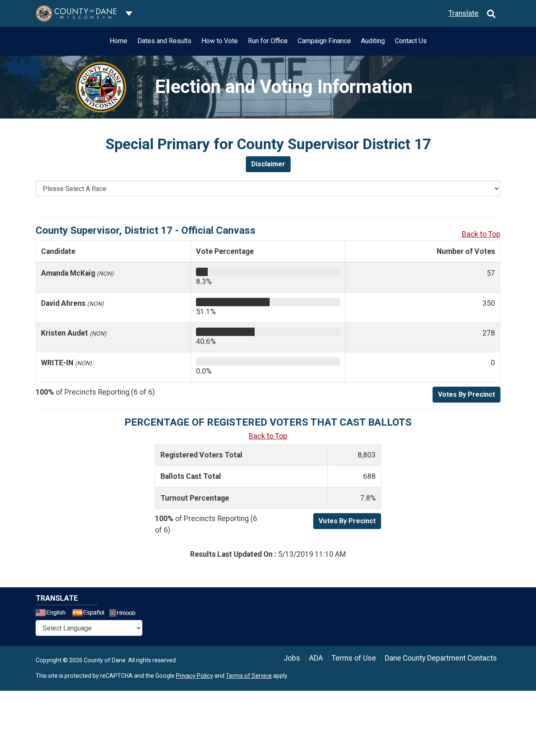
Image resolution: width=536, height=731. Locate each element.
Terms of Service (249, 675)
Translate (463, 13)
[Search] (491, 13)
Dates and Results (164, 41)
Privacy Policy (194, 675)
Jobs (291, 658)
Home (118, 41)
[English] (53, 613)
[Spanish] (90, 613)
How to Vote (219, 41)
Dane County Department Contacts (441, 658)
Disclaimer (268, 164)
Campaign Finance (324, 41)
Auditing (373, 41)
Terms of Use (354, 658)
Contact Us (411, 41)
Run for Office (268, 41)
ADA (316, 658)
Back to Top (481, 234)
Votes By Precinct (466, 394)
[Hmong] (125, 614)
